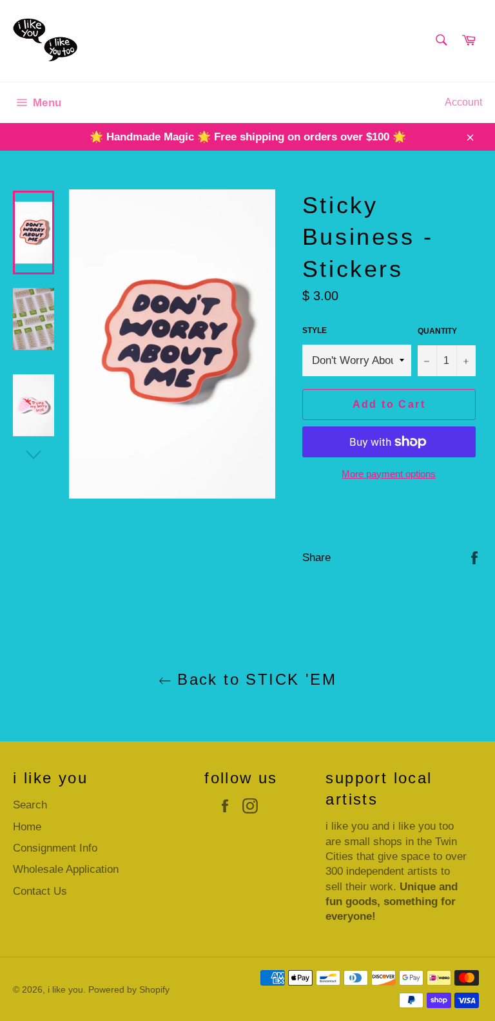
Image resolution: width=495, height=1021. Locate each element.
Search (30, 805)
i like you (65, 990)
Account (463, 102)
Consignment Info (55, 848)
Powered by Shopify (129, 990)
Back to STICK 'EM (253, 679)
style (314, 330)
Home (27, 827)
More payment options (389, 473)
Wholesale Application (66, 869)
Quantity (437, 331)
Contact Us (40, 891)
